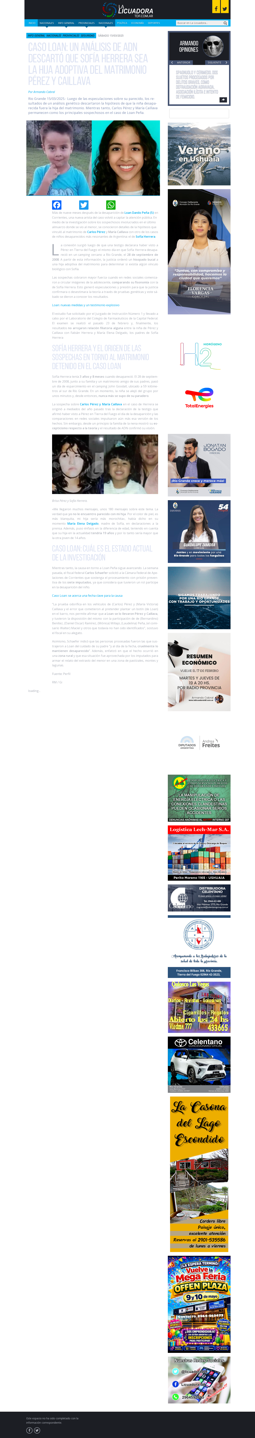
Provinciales (87, 23)
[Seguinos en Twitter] (225, 6)
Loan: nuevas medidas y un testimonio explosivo (85, 305)
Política (122, 23)
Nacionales (47, 23)
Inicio (32, 23)
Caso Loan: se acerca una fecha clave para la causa (87, 596)
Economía (137, 23)
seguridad (87, 35)
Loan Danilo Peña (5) (139, 213)
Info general (66, 23)
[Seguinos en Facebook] (216, 6)
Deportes (154, 23)
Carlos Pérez (96, 232)
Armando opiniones (188, 46)
